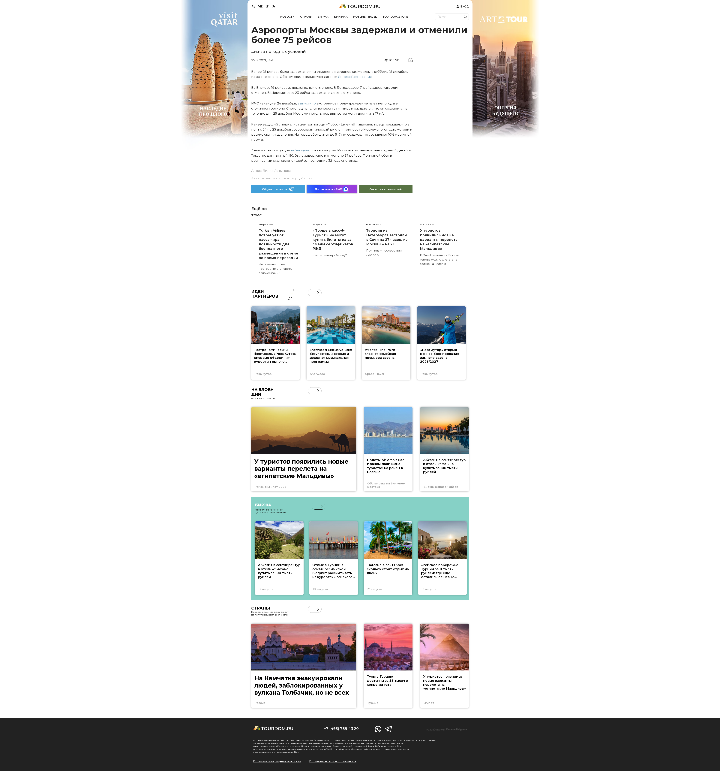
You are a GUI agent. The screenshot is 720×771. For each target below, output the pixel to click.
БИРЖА (323, 16)
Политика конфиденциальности (277, 761)
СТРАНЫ (306, 16)
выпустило (307, 103)
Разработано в (446, 729)
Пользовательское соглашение (332, 761)
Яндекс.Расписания (355, 77)
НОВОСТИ (287, 16)
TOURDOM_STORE (395, 16)
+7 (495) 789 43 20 (341, 728)
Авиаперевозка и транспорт (275, 178)
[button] (311, 292)
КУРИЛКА (341, 16)
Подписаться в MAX (328, 189)
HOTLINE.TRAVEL (365, 16)
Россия (306, 178)
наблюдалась (302, 150)
